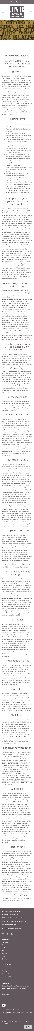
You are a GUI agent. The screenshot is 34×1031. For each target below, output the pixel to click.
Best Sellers (20, 1012)
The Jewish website (11, 1015)
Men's (14, 1010)
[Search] (23, 12)
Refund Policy (6, 977)
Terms (4, 962)
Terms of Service (7, 974)
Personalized (28, 1012)
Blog (3, 956)
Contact (4, 959)
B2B (3, 950)
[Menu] (3, 12)
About (3, 1015)
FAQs (3, 948)
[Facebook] (7, 933)
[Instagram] (12, 933)
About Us (5, 942)
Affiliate (4, 953)
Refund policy (6, 965)
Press (3, 945)
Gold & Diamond (6, 1012)
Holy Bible (20, 1010)
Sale (25, 1010)
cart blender (5, 1023)
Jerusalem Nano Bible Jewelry (14, 1022)
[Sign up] (31, 994)
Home (3, 1010)
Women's (9, 1010)
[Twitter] (3, 933)
